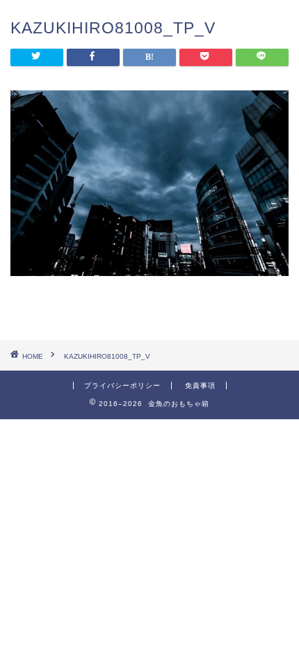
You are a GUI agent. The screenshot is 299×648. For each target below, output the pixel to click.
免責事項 (200, 385)
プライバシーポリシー (122, 385)
